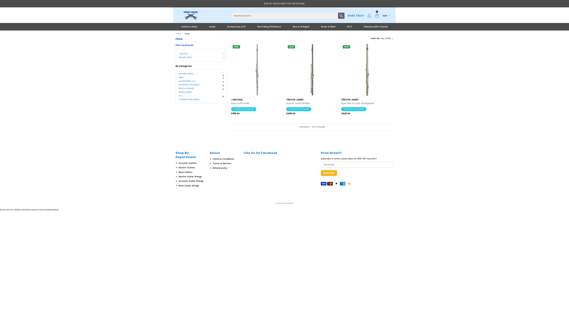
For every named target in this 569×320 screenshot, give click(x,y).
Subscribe (329, 173)
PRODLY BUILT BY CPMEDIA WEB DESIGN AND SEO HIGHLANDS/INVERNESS (29, 210)
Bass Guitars (185, 172)
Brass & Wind (328, 26)
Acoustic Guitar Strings (191, 181)
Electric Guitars (187, 167)
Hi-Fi (349, 26)
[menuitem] (189, 26)
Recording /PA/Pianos (269, 26)
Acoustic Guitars (188, 163)
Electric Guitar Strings (190, 176)
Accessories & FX (236, 26)
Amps (212, 26)
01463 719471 (355, 15)
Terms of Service (222, 163)
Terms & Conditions (223, 158)
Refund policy (220, 168)
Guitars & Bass (189, 26)
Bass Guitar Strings (189, 185)
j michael (183, 53)
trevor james (185, 57)
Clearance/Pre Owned (375, 26)
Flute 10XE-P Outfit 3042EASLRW (357, 103)
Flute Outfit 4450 (240, 103)
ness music (288, 203)
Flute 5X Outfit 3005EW (298, 103)
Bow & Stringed (301, 26)
